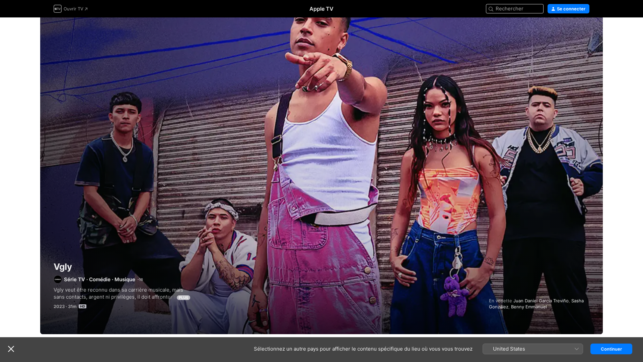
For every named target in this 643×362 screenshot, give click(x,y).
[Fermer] (11, 349)
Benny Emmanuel (529, 306)
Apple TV (321, 8)
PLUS (183, 297)
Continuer (611, 349)
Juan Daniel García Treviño (541, 300)
